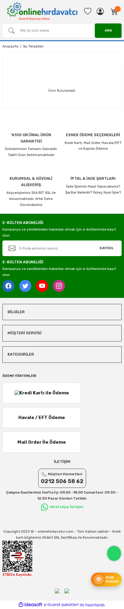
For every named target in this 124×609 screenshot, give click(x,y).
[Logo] (42, 11)
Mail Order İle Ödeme (41, 442)
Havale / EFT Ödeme (41, 417)
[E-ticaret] (61, 605)
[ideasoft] (30, 604)
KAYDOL (107, 248)
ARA (108, 30)
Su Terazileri (33, 46)
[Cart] (114, 11)
